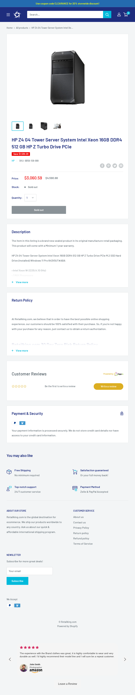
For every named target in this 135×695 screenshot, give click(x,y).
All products (22, 27)
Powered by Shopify (67, 626)
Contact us (79, 522)
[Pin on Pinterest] (108, 165)
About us (78, 516)
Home (10, 27)
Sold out (39, 209)
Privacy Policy (81, 527)
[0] (126, 14)
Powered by (108, 374)
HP (13, 160)
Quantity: (17, 197)
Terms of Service (83, 543)
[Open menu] (8, 14)
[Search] (107, 14)
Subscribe (17, 580)
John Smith (35, 664)
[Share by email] (121, 165)
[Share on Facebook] (102, 165)
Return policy (81, 533)
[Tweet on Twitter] (114, 165)
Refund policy (81, 538)
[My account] (119, 14)
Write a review (108, 386)
